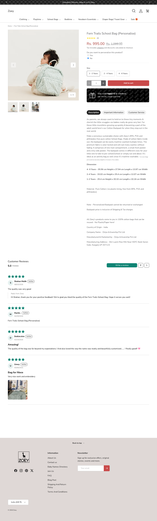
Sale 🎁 (134, 19)
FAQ (50, 475)
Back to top (77, 443)
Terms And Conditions (57, 491)
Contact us (52, 462)
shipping (100, 48)
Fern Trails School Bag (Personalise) (26, 26)
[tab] (94, 112)
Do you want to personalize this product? (105, 52)
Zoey (14, 510)
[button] (150, 2)
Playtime (37, 19)
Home (10, 26)
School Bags (52, 19)
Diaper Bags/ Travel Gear (113, 19)
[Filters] (140, 265)
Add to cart (128, 83)
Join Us (51, 471)
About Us (52, 458)
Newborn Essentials (87, 19)
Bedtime (68, 19)
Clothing (23, 19)
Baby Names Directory (57, 466)
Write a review (122, 265)
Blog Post (52, 480)
